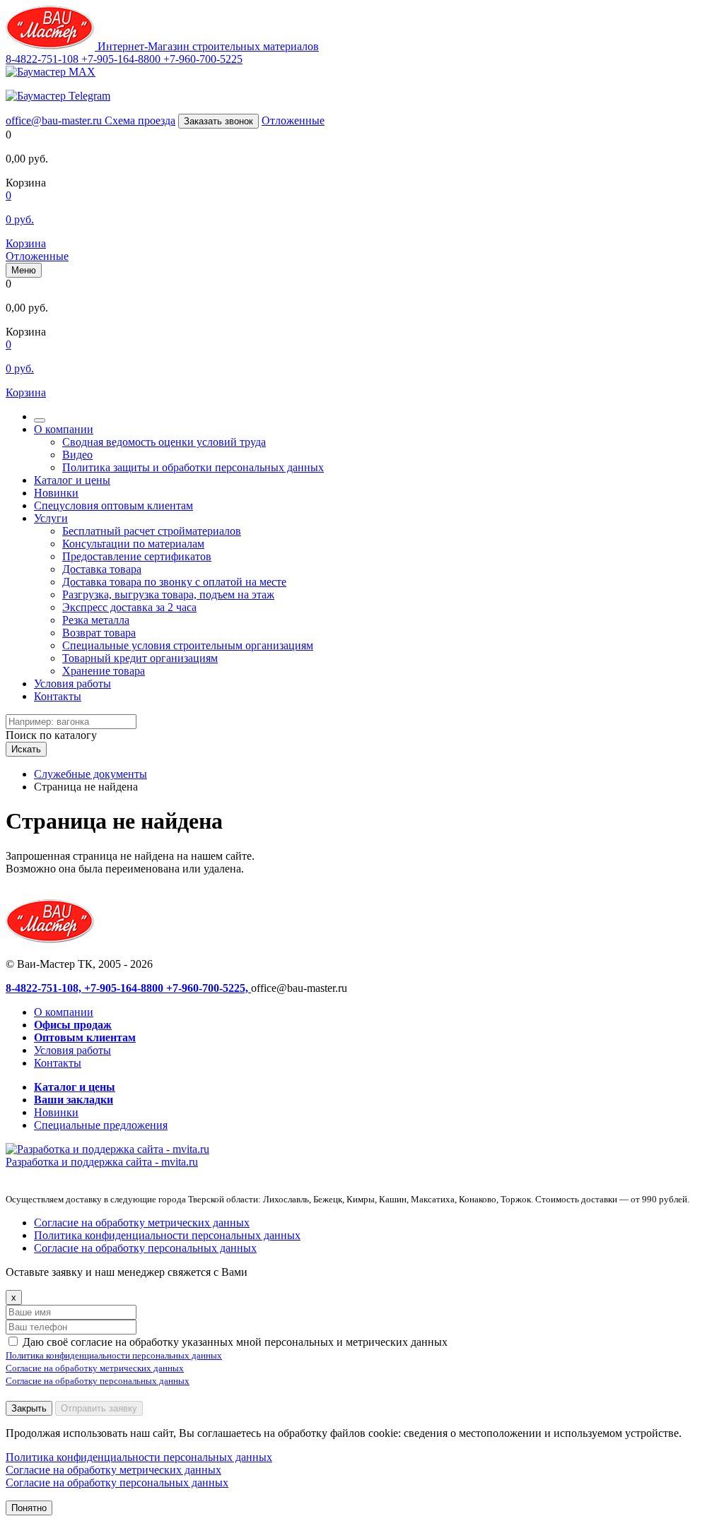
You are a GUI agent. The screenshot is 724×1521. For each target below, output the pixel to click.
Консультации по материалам (133, 544)
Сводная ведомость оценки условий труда (164, 442)
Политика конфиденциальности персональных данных (167, 1235)
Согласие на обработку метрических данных (142, 1223)
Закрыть (29, 1408)
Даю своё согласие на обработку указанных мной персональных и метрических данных (235, 1342)
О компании (63, 429)
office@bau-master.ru (55, 120)
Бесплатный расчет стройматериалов (151, 531)
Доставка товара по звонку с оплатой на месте (174, 582)
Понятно (29, 1508)
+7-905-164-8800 (122, 59)
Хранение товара (103, 671)
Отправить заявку (99, 1408)
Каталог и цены (72, 480)
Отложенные (293, 120)
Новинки (56, 493)
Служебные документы (90, 774)
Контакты (57, 696)
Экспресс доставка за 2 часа (129, 607)
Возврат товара (99, 633)
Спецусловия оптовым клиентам (113, 505)
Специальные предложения (101, 1125)
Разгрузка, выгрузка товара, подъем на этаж (168, 594)
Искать (26, 749)
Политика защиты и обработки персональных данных (193, 467)
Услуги (51, 518)
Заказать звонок (218, 121)
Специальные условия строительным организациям (187, 645)
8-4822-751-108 (43, 59)
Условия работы (72, 683)
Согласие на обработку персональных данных (145, 1248)
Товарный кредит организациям (140, 658)
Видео (77, 455)
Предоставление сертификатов (136, 556)
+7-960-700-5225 (203, 59)
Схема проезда (140, 120)
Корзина (26, 243)
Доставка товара (101, 569)
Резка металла (95, 620)
